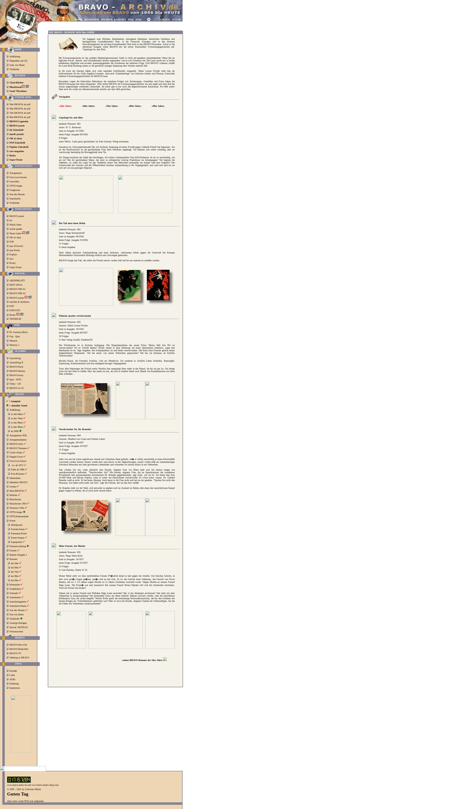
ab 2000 (14, 431)
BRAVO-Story (16, 375)
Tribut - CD (15, 383)
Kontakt (13, 671)
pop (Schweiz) (16, 246)
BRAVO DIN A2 (17, 293)
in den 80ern (17, 422)
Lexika (12, 486)
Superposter (16, 542)
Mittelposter (16, 525)
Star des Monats (17, 194)
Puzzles (13, 550)
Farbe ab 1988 (17, 469)
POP (11, 241)
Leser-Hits (14, 181)
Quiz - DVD (15, 379)
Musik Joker (15, 224)
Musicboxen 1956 (17, 503)
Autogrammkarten (17, 439)
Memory (13, 340)
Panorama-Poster (19, 533)
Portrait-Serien (18, 529)
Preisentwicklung (17, 546)
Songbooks (14, 190)
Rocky (12, 263)
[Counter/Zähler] (19, 782)
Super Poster (15, 267)
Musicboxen (15, 499)
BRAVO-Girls (16, 444)
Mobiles (13, 495)
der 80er (14, 576)
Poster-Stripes (17, 537)
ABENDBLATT (17, 280)
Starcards (13, 593)
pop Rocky (14, 250)
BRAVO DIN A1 (17, 289)
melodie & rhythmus (19, 302)
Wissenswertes (16, 631)
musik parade (16, 229)
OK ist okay (15, 237)
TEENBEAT (15, 319)
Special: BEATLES (18, 627)
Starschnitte (15, 198)
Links (12, 675)
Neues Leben (15, 233)
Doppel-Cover (16, 456)
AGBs (12, 679)
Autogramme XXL (18, 435)
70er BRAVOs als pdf (19, 113)
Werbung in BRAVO (19, 657)
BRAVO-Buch (16, 366)
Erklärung (14, 683)
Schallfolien (15, 589)
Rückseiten (14, 584)
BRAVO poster (17, 216)
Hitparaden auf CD (18, 60)
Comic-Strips (15, 452)
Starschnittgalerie (17, 601)
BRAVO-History (17, 371)
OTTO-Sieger (15, 185)
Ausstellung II (16, 362)
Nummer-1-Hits (16, 508)
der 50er (14, 563)
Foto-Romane (17, 473)
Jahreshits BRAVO (18, 482)
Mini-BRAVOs (16, 491)
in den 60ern (17, 414)
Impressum (14, 688)
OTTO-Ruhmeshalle (19, 516)
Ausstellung (15, 358)
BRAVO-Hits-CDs (18, 644)
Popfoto (13, 254)
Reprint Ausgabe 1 (18, 554)
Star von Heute (16, 614)
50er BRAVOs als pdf (19, 104)
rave (11, 258)
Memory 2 (14, 345)
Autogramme (15, 173)
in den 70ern (17, 418)
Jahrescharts (15, 478)
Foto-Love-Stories (18, 177)
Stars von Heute (17, 65)
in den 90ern (17, 427)
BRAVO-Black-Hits (18, 649)
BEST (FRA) (16, 284)
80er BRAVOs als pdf (19, 117)
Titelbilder (14, 69)
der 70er (14, 572)
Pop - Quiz (14, 336)
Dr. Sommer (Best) (18, 332)
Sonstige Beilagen (18, 623)
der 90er (14, 580)
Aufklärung (14, 56)
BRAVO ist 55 (16, 388)
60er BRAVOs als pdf (19, 108)
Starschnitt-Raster (17, 606)
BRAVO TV (15, 653)
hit (11, 220)
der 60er (14, 567)
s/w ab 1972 (17, 465)
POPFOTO (15, 310)
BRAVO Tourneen (18, 448)
